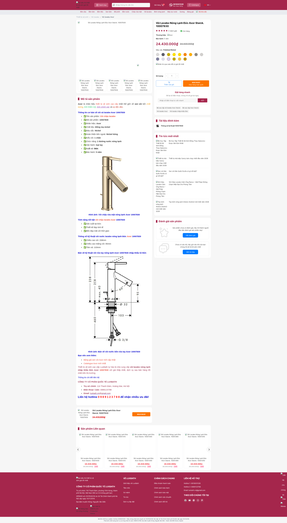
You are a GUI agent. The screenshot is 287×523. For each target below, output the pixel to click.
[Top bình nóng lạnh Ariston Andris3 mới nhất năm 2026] (161, 206)
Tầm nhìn (126, 488)
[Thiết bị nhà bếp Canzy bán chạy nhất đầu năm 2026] (161, 162)
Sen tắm (109, 12)
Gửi (202, 100)
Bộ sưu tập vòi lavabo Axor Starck (168, 108)
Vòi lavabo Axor (108, 17)
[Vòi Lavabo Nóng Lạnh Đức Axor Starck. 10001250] (196, 444)
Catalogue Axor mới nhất (95, 363)
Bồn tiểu (100, 12)
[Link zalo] (193, 500)
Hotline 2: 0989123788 (192, 487)
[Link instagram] (197, 500)
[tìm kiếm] (113, 5)
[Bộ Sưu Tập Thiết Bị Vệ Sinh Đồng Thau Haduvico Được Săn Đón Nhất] (161, 147)
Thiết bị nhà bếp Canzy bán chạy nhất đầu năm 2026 (188, 158)
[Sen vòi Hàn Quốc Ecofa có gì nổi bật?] (161, 173)
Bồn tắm (92, 12)
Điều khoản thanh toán (162, 483)
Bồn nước (125, 12)
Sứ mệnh (126, 492)
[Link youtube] (189, 500)
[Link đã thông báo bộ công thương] (83, 510)
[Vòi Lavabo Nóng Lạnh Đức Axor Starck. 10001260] (170, 444)
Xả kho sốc (203, 12)
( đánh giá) (172, 31)
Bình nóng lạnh (159, 12)
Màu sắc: (166, 50)
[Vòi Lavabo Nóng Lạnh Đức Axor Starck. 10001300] (143, 444)
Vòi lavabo (148, 12)
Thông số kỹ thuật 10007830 (172, 126)
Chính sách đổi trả (160, 502)
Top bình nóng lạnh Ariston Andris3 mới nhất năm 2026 (189, 202)
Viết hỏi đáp (190, 252)
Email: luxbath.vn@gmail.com (194, 490)
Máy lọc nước (172, 12)
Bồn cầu (83, 12)
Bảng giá (190, 12)
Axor (113, 220)
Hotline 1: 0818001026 (192, 483)
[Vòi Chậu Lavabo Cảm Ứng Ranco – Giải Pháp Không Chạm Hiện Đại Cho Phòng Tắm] (161, 189)
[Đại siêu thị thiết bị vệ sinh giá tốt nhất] (83, 5)
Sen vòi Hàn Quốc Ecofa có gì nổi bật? (183, 171)
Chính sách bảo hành (162, 488)
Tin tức (125, 497)
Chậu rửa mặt (137, 12)
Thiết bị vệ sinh (82, 17)
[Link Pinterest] (201, 500)
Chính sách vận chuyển (162, 497)
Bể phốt (117, 12)
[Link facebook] (185, 500)
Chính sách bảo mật (161, 492)
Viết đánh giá (190, 235)
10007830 (104, 370)
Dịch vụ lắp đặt (128, 502)
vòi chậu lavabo (103, 220)
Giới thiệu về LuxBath (131, 483)
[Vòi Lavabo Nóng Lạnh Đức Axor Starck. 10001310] (117, 444)
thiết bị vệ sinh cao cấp (107, 104)
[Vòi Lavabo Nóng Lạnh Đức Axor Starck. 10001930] (90, 444)
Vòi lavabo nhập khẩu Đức (179, 111)
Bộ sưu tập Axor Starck (191, 108)
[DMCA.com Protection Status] (95, 510)
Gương (182, 12)
